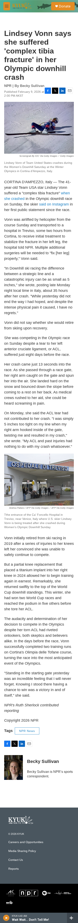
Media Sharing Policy (22, 851)
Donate (65, 6)
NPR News (27, 731)
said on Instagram (54, 204)
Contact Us (15, 859)
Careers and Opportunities (25, 842)
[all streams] (72, 918)
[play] (6, 918)
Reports (13, 868)
